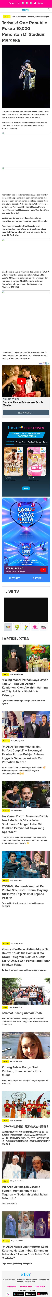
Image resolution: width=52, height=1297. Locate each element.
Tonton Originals (34, 442)
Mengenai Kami (26, 1286)
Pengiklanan (11, 1286)
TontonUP (10, 442)
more (26, 488)
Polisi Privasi (40, 1286)
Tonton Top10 (21, 442)
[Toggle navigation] (3, 10)
